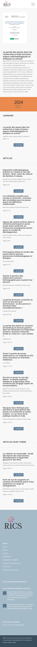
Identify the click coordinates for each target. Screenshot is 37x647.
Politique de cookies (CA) (10, 570)
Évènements (7, 556)
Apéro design (12, 642)
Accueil (5, 547)
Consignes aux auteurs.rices (12, 563)
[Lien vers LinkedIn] (32, 644)
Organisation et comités (10, 560)
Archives (5, 553)
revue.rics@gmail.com (17, 625)
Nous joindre (7, 566)
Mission (5, 550)
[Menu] (31, 4)
